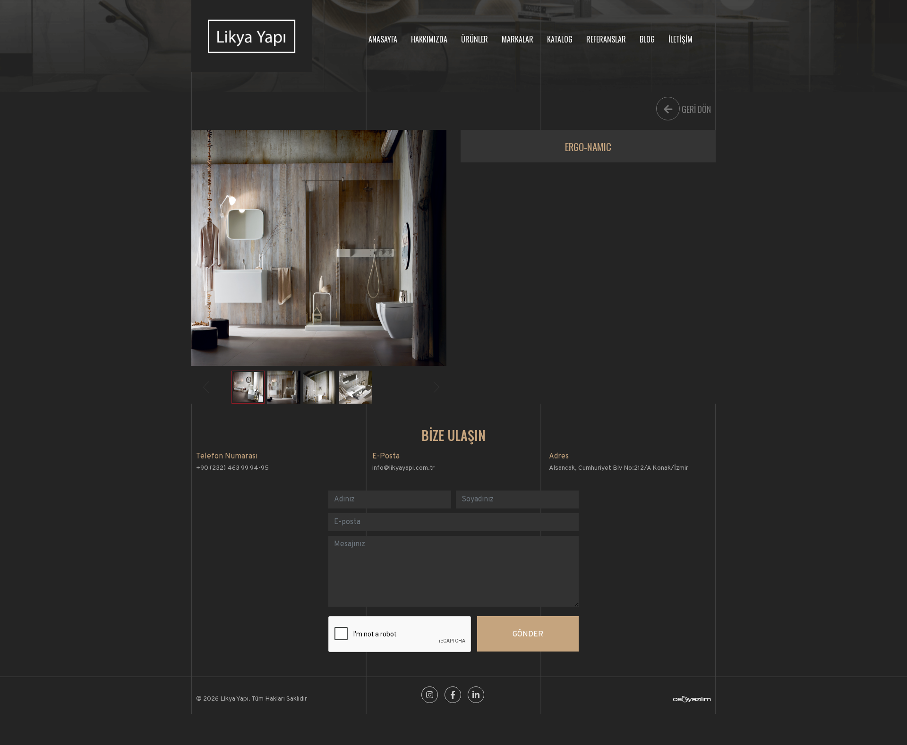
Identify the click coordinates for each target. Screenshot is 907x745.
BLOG (647, 39)
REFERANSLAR (606, 39)
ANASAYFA (382, 39)
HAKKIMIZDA (429, 39)
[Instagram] (429, 696)
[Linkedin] (476, 696)
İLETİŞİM (680, 39)
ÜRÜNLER (474, 39)
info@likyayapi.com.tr (403, 468)
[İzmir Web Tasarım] (692, 701)
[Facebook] (452, 696)
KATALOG (560, 39)
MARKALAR (517, 39)
